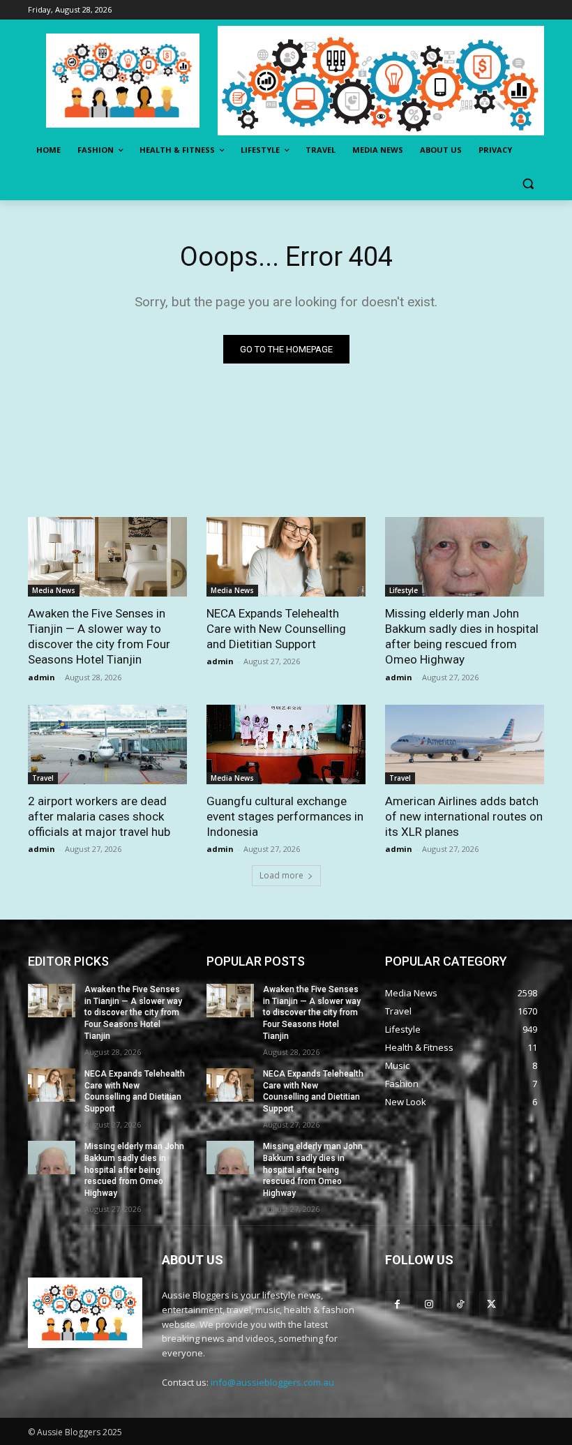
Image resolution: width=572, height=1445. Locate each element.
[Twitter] (491, 1303)
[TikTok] (460, 1303)
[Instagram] (428, 1303)
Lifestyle (403, 590)
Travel (43, 778)
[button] (527, 183)
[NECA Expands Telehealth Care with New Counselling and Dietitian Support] (286, 557)
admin (41, 677)
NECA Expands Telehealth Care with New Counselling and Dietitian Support (276, 628)
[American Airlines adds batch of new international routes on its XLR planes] (464, 744)
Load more (281, 875)
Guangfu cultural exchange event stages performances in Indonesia (284, 816)
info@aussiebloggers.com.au (272, 1382)
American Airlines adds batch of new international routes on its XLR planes (464, 816)
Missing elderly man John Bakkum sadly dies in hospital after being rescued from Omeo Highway (134, 1169)
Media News (53, 590)
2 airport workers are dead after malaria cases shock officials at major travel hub (99, 816)
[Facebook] (397, 1303)
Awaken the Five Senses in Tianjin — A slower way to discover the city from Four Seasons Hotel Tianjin (133, 1012)
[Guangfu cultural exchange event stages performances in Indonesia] (286, 744)
